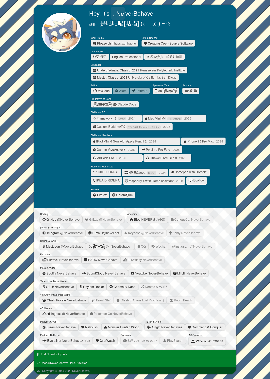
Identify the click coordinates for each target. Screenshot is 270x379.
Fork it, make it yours (54, 354)
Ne (120, 13)
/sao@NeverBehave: (64, 363)
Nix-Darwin (175, 118)
